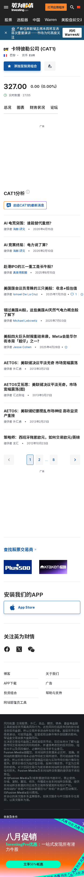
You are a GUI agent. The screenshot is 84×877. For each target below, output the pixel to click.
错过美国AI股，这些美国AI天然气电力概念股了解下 (41, 312)
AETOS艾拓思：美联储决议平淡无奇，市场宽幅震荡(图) (40, 387)
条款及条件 (11, 817)
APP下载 (10, 683)
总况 (7, 107)
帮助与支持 (54, 693)
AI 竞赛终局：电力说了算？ (26, 244)
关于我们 (52, 674)
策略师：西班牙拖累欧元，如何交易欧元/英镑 (42, 437)
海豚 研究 (19, 229)
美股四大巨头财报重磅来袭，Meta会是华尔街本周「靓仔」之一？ (40, 338)
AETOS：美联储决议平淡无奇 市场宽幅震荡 (41, 362)
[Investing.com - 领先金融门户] (22, 7)
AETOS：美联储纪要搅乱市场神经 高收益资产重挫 (41, 413)
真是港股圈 (20, 272)
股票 (8, 19)
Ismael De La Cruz (25, 294)
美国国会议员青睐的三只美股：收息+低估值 (40, 288)
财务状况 (37, 107)
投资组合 (10, 693)
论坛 (54, 107)
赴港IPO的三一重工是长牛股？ (29, 266)
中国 (36, 19)
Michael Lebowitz (25, 320)
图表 (20, 107)
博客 (7, 674)
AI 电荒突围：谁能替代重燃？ (28, 223)
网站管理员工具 (15, 702)
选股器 (22, 19)
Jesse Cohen (22, 347)
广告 (49, 683)
